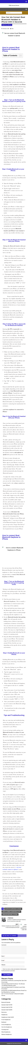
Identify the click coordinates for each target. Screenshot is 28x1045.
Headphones (4, 1014)
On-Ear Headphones (6, 1024)
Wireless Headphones (6, 1034)
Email (2, 960)
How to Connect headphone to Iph (11, 911)
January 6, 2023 (6, 28)
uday (12, 28)
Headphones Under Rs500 (7, 1017)
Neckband (3, 1022)
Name (3, 956)
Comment (3, 945)
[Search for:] (14, 12)
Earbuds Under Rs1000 (6, 1004)
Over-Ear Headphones (6, 1027)
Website (3, 964)
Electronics (4, 1012)
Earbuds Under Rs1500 (6, 1007)
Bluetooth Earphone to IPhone (13, 908)
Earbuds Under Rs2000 (6, 1009)
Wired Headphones (5, 1032)
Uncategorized (4, 1029)
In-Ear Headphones (5, 1019)
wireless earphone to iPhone (10, 914)
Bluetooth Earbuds (5, 1002)
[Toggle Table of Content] (19, 55)
